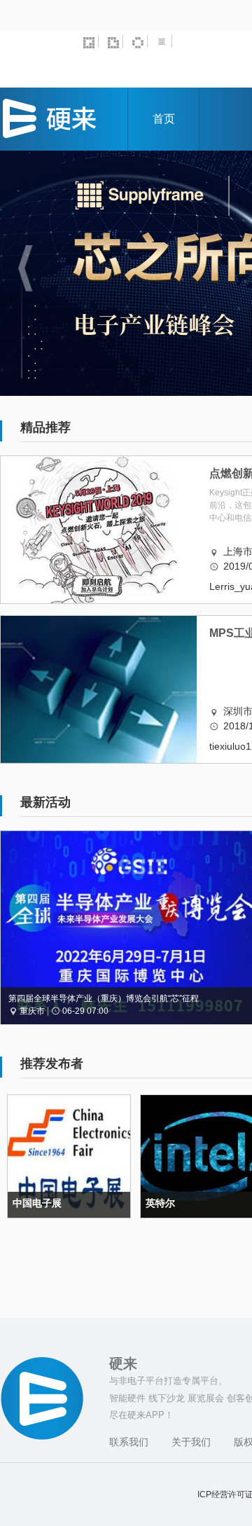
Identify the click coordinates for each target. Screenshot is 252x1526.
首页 (164, 119)
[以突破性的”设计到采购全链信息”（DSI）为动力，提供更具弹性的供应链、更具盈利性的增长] (164, 41)
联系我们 (128, 1442)
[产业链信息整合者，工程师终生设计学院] (91, 41)
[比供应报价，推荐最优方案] (115, 41)
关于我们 (191, 1442)
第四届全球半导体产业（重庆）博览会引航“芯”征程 (103, 998)
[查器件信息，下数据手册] (140, 41)
